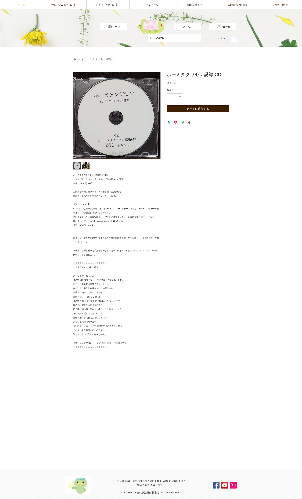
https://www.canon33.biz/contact (109, 221)
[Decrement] (169, 96)
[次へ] (283, 27)
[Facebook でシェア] (169, 122)
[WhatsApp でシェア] (182, 122)
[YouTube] (224, 485)
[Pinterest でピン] (176, 122)
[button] (233, 38)
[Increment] (180, 96)
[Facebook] (216, 485)
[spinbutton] (175, 96)
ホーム (77, 59)
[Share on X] (189, 122)
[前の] (19, 27)
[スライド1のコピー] (151, 40)
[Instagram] (233, 485)
